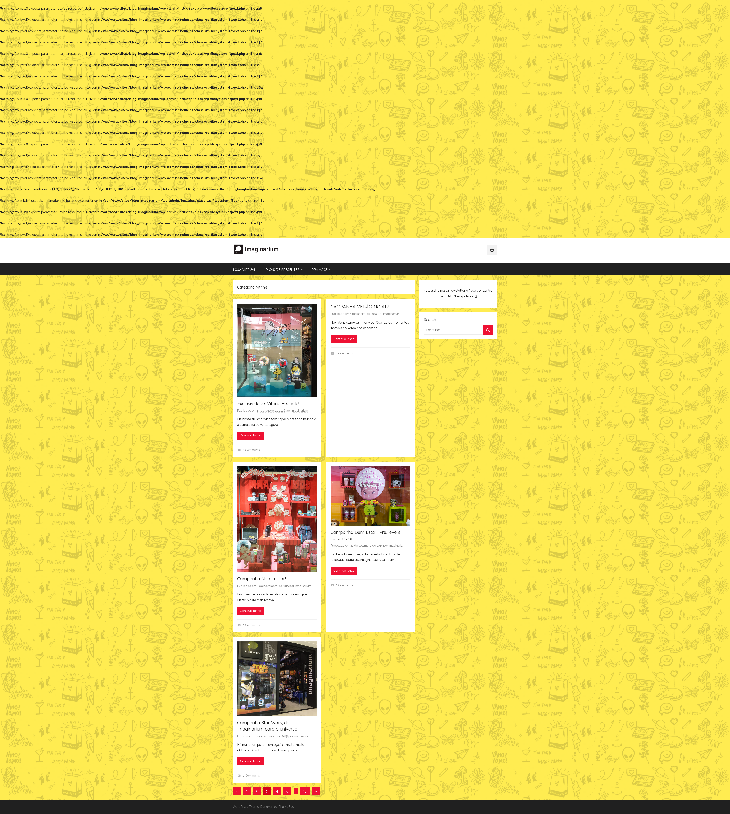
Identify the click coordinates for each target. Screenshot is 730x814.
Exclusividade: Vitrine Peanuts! (268, 403)
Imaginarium (300, 410)
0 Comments (251, 450)
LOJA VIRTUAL (244, 269)
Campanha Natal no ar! (261, 579)
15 (305, 791)
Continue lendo (250, 435)
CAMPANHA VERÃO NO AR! (360, 306)
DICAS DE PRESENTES (282, 269)
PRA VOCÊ (320, 269)
